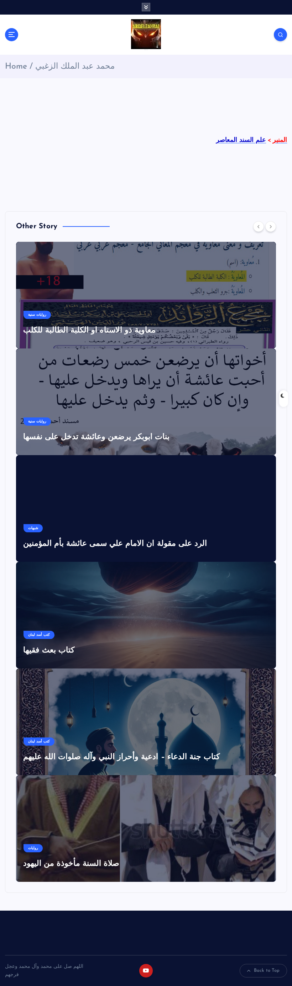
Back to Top (267, 970)
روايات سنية (37, 315)
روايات (33, 848)
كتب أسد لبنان (39, 635)
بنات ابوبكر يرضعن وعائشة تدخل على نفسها (96, 437)
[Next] (270, 226)
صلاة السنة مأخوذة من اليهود (71, 864)
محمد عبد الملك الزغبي (75, 67)
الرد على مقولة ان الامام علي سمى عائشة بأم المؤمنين (115, 544)
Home (16, 67)
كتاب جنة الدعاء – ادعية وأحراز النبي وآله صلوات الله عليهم (121, 757)
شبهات (33, 528)
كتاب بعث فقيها (48, 650)
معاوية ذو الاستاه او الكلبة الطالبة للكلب (89, 330)
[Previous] (258, 226)
